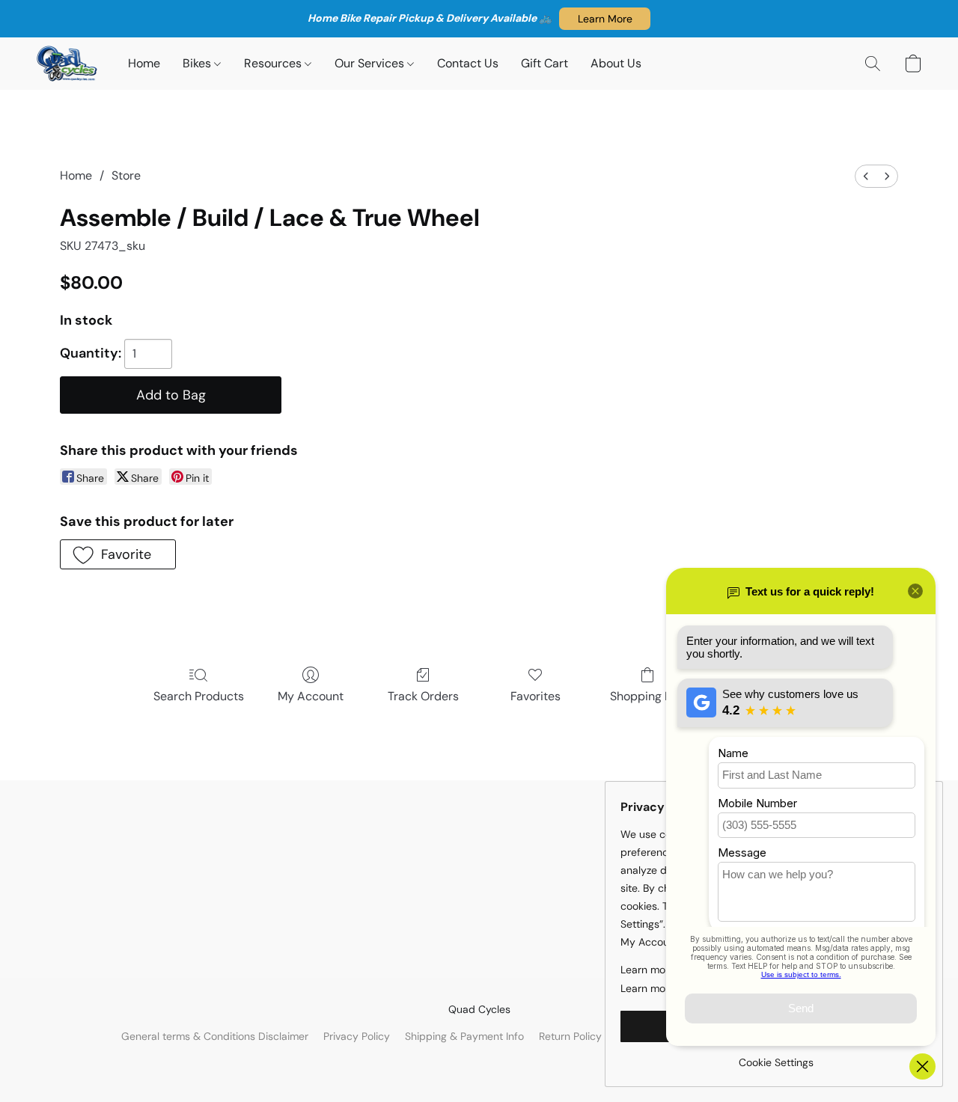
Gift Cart (544, 63)
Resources (274, 63)
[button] (604, 18)
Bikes (198, 63)
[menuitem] (865, 176)
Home (144, 63)
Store (126, 175)
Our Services (371, 63)
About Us (616, 63)
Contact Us (467, 63)
